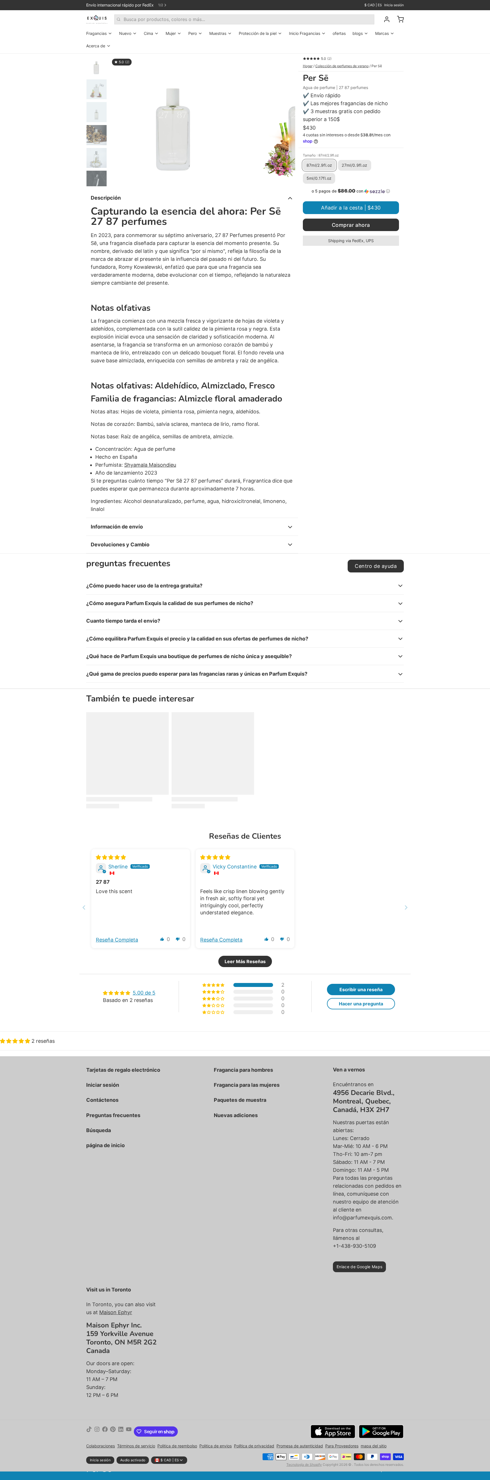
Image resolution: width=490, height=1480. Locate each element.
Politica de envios (215, 1445)
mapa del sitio (373, 1445)
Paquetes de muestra (240, 1100)
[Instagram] (97, 1431)
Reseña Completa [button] (117, 940)
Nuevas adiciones (236, 1115)
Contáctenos (102, 1100)
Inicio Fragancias (304, 33)
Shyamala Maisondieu (150, 465)
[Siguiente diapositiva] (286, 120)
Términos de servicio (136, 1445)
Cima (148, 33)
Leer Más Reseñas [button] (245, 961)
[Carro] (398, 19)
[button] (351, 191)
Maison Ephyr (115, 1312)
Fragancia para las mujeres (247, 1085)
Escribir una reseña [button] (361, 989)
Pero (192, 33)
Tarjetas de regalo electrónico (123, 1070)
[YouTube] (129, 1431)
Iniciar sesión (102, 1085)
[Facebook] (105, 1431)
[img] (111, 857)
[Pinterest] (113, 1431)
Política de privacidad (254, 1445)
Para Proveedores (341, 1445)
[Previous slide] (83, 907)
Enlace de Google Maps (359, 1266)
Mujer (171, 33)
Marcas (382, 33)
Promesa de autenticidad (299, 1445)
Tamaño (321, 155)
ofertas (339, 33)
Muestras (217, 33)
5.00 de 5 (144, 993)
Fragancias (96, 33)
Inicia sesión (394, 5)
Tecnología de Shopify (304, 1464)
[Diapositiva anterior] (118, 120)
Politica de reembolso (177, 1445)
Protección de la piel (257, 33)
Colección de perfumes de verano (342, 66)
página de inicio (105, 1145)
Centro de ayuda (376, 566)
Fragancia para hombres (243, 1070)
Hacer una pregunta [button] (361, 1004)
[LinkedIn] (121, 1431)
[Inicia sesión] (384, 19)
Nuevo (125, 33)
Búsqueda (98, 1130)
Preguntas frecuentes (113, 1115)
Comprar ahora (351, 225)
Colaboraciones (100, 1445)
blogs (357, 33)
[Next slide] (406, 907)
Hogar (307, 66)
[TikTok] (89, 1431)
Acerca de (95, 45)
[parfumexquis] (96, 19)
